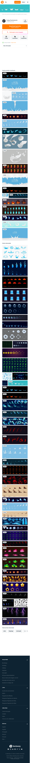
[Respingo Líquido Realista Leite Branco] (6, 95)
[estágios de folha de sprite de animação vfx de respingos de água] (11, 210)
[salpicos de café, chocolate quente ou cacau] (14, 520)
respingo (11, 668)
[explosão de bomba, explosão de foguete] (14, 216)
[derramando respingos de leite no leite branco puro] (5, 205)
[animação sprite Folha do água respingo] (14, 491)
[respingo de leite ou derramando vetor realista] (14, 151)
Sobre (3, 753)
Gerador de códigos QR (7, 720)
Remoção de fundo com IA (8, 717)
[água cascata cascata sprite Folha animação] (14, 309)
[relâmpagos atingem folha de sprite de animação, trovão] (14, 624)
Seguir (25, 21)
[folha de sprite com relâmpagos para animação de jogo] (8, 632)
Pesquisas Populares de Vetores (9, 735)
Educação (4, 710)
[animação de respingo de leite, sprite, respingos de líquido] (14, 132)
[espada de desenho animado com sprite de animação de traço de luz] (14, 231)
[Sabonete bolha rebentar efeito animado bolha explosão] (14, 332)
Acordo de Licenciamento (8, 728)
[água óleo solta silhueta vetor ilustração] (8, 640)
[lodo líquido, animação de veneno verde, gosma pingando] (14, 565)
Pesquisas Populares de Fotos (9, 738)
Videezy (4, 705)
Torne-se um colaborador (8, 756)
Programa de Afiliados (7, 733)
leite (4, 668)
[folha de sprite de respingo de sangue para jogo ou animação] (14, 572)
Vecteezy (4, 702)
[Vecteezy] (2, 2)
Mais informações (7, 45)
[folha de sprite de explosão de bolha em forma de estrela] (14, 616)
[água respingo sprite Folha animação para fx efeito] (14, 282)
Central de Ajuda (6, 748)
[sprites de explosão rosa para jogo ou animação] (14, 581)
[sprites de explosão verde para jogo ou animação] (14, 592)
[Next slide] (24, 668)
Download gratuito (15, 26)
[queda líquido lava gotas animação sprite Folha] (14, 499)
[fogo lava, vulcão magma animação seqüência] (14, 296)
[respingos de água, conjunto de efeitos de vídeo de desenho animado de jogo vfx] (14, 450)
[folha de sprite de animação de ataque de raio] (14, 649)
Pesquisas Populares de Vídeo (9, 740)
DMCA (3, 730)
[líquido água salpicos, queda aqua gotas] (14, 140)
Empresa (4, 707)
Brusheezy (4, 700)
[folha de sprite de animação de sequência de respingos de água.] (14, 75)
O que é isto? (13, 42)
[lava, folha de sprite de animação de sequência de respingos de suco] (14, 199)
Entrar (23, 2)
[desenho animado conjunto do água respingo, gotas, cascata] (14, 550)
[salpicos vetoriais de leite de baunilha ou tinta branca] (14, 238)
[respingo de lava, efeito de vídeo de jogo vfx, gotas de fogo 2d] (14, 607)
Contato (4, 751)
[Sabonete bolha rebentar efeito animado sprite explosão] (14, 322)
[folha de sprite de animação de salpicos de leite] (10, 105)
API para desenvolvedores (8, 712)
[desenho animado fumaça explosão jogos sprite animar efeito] (9, 365)
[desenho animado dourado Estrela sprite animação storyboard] (14, 374)
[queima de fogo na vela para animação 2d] (14, 177)
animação (18, 668)
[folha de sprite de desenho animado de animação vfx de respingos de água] (14, 434)
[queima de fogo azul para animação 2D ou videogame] (14, 224)
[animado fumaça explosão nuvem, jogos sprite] (14, 348)
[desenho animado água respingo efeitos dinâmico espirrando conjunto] (14, 266)
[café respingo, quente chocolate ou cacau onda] (14, 543)
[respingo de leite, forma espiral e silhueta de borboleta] (14, 165)
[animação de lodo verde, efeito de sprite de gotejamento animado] (7, 358)
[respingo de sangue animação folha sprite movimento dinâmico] (14, 459)
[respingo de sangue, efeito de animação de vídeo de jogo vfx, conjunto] (14, 508)
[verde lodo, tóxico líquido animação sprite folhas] (14, 386)
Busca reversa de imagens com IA (10, 715)
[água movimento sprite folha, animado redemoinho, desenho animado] (20, 404)
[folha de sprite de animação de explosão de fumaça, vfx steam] (14, 557)
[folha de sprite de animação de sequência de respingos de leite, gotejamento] (12, 412)
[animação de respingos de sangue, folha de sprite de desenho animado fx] (14, 468)
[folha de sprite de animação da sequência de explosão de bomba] (14, 125)
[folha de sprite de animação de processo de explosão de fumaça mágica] (14, 658)
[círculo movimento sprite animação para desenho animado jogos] (9, 405)
